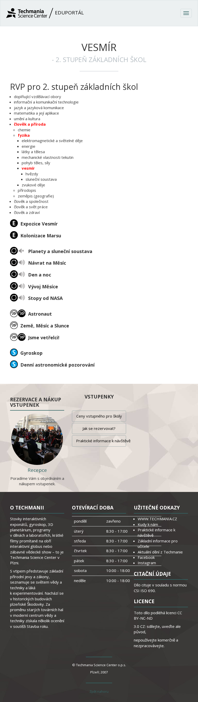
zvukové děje (33, 184)
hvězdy (32, 173)
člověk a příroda (30, 124)
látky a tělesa (33, 151)
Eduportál (69, 12)
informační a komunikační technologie (46, 102)
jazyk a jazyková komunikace (39, 107)
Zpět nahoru (99, 691)
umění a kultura (27, 118)
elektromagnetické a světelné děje (52, 140)
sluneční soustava (41, 179)
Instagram (147, 562)
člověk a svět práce (31, 206)
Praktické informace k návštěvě (101, 440)
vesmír (28, 168)
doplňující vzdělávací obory (37, 96)
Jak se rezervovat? (99, 428)
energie (28, 146)
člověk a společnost (31, 201)
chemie (24, 129)
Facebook (146, 557)
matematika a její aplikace (36, 113)
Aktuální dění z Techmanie (160, 551)
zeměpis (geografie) (36, 195)
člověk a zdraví (27, 212)
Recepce (37, 470)
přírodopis (27, 190)
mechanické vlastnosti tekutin (47, 157)
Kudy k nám (148, 524)
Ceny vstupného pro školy (99, 416)
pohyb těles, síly (36, 162)
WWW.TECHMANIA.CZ (157, 518)
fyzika (24, 135)
